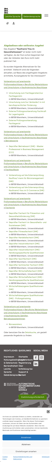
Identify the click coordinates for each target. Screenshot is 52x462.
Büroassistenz (15, 324)
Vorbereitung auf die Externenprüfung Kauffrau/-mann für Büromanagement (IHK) (26, 178)
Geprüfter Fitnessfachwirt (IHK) (23, 231)
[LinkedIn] (35, 363)
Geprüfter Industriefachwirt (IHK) (24, 243)
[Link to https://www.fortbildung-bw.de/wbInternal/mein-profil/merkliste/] (7, 23)
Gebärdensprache (31, 16)
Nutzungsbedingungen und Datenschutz (22, 458)
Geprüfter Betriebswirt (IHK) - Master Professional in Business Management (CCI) (26, 149)
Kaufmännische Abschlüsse (34, 87)
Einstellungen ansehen (26, 451)
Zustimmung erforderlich (32, 397)
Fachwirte (10, 207)
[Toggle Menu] (46, 15)
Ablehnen (26, 444)
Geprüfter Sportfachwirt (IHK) (22, 259)
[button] (48, 411)
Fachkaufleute (12, 169)
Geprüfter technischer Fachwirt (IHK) (26, 265)
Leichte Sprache (12, 16)
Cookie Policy (5, 458)
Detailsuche (30, 332)
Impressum (45, 457)
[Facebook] (35, 357)
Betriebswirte (11, 140)
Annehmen (26, 437)
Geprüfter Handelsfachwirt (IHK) (24, 237)
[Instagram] (41, 357)
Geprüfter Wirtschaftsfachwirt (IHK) (25, 271)
